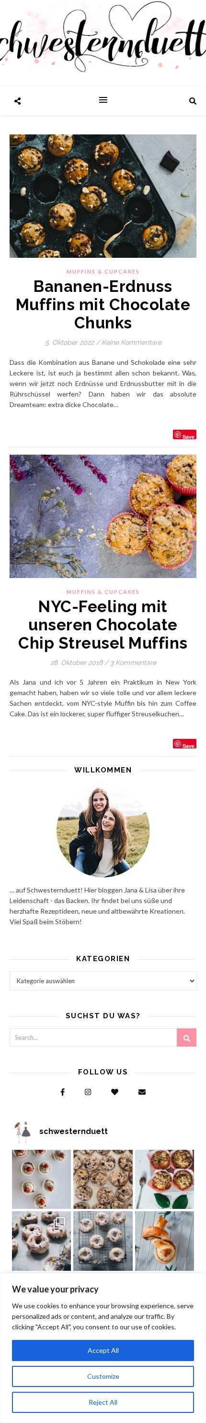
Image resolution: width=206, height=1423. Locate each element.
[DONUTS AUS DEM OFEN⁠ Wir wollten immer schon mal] (103, 1241)
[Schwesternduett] (103, 43)
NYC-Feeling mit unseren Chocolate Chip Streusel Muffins (103, 624)
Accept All (103, 1350)
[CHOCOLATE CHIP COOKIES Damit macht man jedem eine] (103, 1179)
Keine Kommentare (131, 342)
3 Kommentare (133, 662)
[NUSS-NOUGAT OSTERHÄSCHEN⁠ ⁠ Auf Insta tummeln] (165, 1241)
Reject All (103, 1402)
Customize (103, 1376)
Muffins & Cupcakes (103, 271)
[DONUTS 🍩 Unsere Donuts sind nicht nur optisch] (41, 1241)
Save (189, 436)
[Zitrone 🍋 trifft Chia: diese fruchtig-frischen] (41, 1179)
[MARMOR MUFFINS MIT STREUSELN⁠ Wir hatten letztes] (165, 1179)
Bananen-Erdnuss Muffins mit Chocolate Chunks (103, 304)
